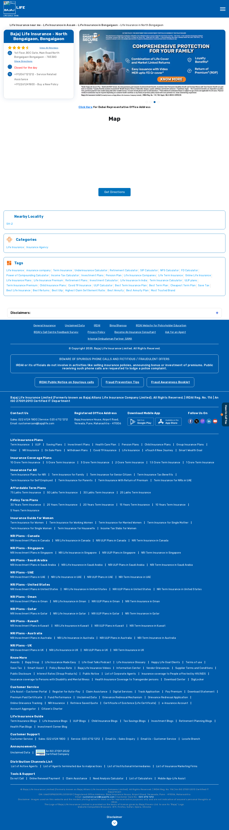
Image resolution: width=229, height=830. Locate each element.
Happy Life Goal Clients (165, 662)
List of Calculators (140, 778)
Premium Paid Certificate (26, 697)
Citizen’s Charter (52, 708)
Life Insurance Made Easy (60, 662)
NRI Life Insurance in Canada (72, 540)
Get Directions (114, 192)
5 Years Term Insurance (24, 510)
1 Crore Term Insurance (200, 462)
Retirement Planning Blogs (195, 721)
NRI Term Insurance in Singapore (161, 552)
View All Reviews (49, 48)
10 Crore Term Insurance (25, 462)
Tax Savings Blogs (134, 721)
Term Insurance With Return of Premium (123, 480)
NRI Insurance (31, 450)
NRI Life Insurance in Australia (75, 638)
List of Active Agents (24, 766)
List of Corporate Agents (120, 673)
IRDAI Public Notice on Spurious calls (66, 382)
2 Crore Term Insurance (129, 462)
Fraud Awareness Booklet (170, 382)
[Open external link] (225, 425)
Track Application (149, 691)
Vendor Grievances (158, 668)
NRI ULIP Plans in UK (96, 650)
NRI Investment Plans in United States (34, 589)
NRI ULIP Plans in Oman (106, 601)
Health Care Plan (106, 444)
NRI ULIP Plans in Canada (111, 540)
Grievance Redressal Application (168, 697)
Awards (15, 662)
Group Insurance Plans (190, 444)
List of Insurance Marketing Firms (177, 766)
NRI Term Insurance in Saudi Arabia (171, 564)
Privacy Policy (96, 332)
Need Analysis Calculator (108, 778)
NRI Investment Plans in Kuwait (29, 625)
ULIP (38, 444)
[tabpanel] (152, 63)
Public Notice (91, 673)
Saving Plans (54, 444)
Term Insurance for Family (68, 474)
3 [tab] (154, 102)
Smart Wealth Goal (190, 450)
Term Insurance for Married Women (120, 522)
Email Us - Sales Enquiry (120, 738)
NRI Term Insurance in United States (179, 589)
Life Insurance (131, 450)
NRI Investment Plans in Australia (31, 638)
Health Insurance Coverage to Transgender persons (127, 679)
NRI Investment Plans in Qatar (29, 613)
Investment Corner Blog (52, 726)
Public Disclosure (20, 673)
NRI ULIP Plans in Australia (116, 638)
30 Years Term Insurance (25, 504)
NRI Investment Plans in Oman (29, 601)
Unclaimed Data (75, 325)
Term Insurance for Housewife (76, 528)
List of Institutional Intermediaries (129, 766)
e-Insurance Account (175, 703)
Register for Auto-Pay (67, 691)
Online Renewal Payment (45, 778)
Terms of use (194, 662)
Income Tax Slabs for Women (119, 528)
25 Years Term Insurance (62, 504)
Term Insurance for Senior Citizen (111, 474)
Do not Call (17, 778)
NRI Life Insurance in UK (63, 650)
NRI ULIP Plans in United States (132, 589)
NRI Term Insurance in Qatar (142, 613)
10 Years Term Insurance (170, 504)
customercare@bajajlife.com (36, 423)
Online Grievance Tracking (26, 703)
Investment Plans (79, 444)
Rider (13, 450)
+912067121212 (35, 77)
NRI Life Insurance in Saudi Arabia (82, 564)
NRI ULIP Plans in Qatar (106, 613)
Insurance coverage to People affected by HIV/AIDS (174, 673)
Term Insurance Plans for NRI (28, 474)
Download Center (175, 679)
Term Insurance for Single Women (31, 528)
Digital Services (122, 691)
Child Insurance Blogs (105, 721)
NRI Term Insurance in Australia (157, 638)
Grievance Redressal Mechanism (122, 697)
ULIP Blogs (79, 721)
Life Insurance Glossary (131, 662)
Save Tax (16, 668)
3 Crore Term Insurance (95, 462)
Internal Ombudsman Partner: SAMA (110, 338)
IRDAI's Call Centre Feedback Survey (56, 332)
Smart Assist (36, 668)
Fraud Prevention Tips (122, 382)
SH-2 (9, 223)
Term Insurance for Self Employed (31, 480)
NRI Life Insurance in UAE (66, 577)
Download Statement (201, 691)
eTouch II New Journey (159, 450)
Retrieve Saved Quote (84, 703)
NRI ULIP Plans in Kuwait (109, 625)
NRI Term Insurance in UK (129, 650)
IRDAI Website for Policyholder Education (161, 325)
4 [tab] (158, 102)
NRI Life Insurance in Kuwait (72, 625)
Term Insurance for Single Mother (167, 522)
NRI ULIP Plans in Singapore (119, 552)
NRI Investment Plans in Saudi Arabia (33, 564)
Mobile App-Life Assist (172, 778)
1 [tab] (146, 102)
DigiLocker (197, 679)
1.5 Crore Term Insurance (165, 462)
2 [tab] (150, 102)
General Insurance (44, 325)
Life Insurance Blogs (55, 721)
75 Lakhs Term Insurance (25, 492)
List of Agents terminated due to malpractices (72, 766)
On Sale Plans (53, 450)
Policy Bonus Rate (61, 668)
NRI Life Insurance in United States (85, 589)
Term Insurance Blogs (23, 721)
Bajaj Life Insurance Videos (94, 668)
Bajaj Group (32, 662)
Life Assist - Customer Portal (28, 691)
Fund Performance (59, 697)
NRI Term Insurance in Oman (142, 601)
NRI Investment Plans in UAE (27, 577)
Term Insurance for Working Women (71, 522)
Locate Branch (191, 738)
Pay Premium (173, 691)
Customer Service (21, 738)
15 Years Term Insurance (135, 504)
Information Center (128, 668)
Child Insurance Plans (158, 444)
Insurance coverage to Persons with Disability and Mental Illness (49, 679)
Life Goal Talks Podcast (96, 662)
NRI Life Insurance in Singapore (78, 552)
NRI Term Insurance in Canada (150, 540)
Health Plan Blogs (21, 726)
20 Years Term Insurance (98, 504)
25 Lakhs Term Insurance (135, 492)
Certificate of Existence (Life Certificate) (130, 703)
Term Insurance (20, 444)
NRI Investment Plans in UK (27, 650)
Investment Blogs (162, 721)
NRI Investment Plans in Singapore (31, 552)
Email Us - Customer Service (158, 738)
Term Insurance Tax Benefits (155, 474)
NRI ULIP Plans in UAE (100, 577)
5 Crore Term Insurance (60, 462)
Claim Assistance (96, 691)
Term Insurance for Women (27, 522)
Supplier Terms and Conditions (194, 668)
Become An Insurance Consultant (135, 332)
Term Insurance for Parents (75, 480)
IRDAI (97, 325)
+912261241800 (36, 84)
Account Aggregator (23, 708)
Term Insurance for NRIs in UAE (173, 480)
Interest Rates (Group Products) (57, 673)
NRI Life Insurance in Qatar (69, 613)
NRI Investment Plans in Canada (30, 540)
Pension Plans (130, 444)
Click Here (85, 107)
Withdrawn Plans (77, 450)
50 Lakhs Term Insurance (62, 492)
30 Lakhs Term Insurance (98, 492)
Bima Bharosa (118, 325)
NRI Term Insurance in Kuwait (147, 625)
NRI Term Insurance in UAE (135, 577)
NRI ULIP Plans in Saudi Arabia (126, 564)
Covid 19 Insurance (104, 450)
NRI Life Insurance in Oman (69, 601)
